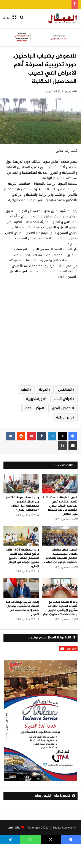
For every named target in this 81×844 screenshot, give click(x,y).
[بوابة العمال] (63, 18)
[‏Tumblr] (41, 436)
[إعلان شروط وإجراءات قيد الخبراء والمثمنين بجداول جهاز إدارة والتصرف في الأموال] (21, 588)
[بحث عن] (22, 20)
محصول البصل (62, 408)
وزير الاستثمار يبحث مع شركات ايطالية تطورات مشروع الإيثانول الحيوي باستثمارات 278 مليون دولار (60, 608)
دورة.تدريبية (35, 398)
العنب (25, 389)
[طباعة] (62, 445)
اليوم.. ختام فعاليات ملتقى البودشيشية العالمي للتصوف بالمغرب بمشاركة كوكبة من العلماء (61, 556)
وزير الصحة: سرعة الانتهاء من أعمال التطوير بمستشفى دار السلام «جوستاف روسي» (22, 503)
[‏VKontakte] (10, 436)
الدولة (43, 389)
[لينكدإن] (52, 436)
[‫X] (62, 436)
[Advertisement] (40, 337)
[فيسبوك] (72, 436)
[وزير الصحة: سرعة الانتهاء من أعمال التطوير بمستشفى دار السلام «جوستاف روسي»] (21, 483)
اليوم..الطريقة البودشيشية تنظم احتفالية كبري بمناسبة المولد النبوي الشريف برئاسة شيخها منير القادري (60, 505)
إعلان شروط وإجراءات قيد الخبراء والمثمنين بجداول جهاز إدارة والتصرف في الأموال (22, 608)
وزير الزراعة (64, 417)
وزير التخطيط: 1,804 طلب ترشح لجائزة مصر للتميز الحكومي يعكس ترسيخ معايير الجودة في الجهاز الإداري (22, 558)
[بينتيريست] (31, 436)
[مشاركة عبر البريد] (72, 445)
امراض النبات (63, 398)
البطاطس (65, 389)
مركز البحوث (33, 408)
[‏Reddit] (21, 436)
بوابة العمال (13, 827)
